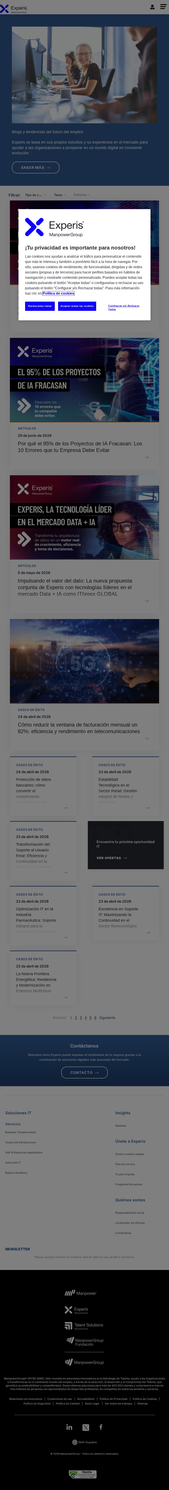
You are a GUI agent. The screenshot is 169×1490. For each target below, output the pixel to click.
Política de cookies (58, 293)
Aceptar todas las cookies (77, 306)
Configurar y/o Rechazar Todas (123, 308)
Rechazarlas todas (40, 306)
